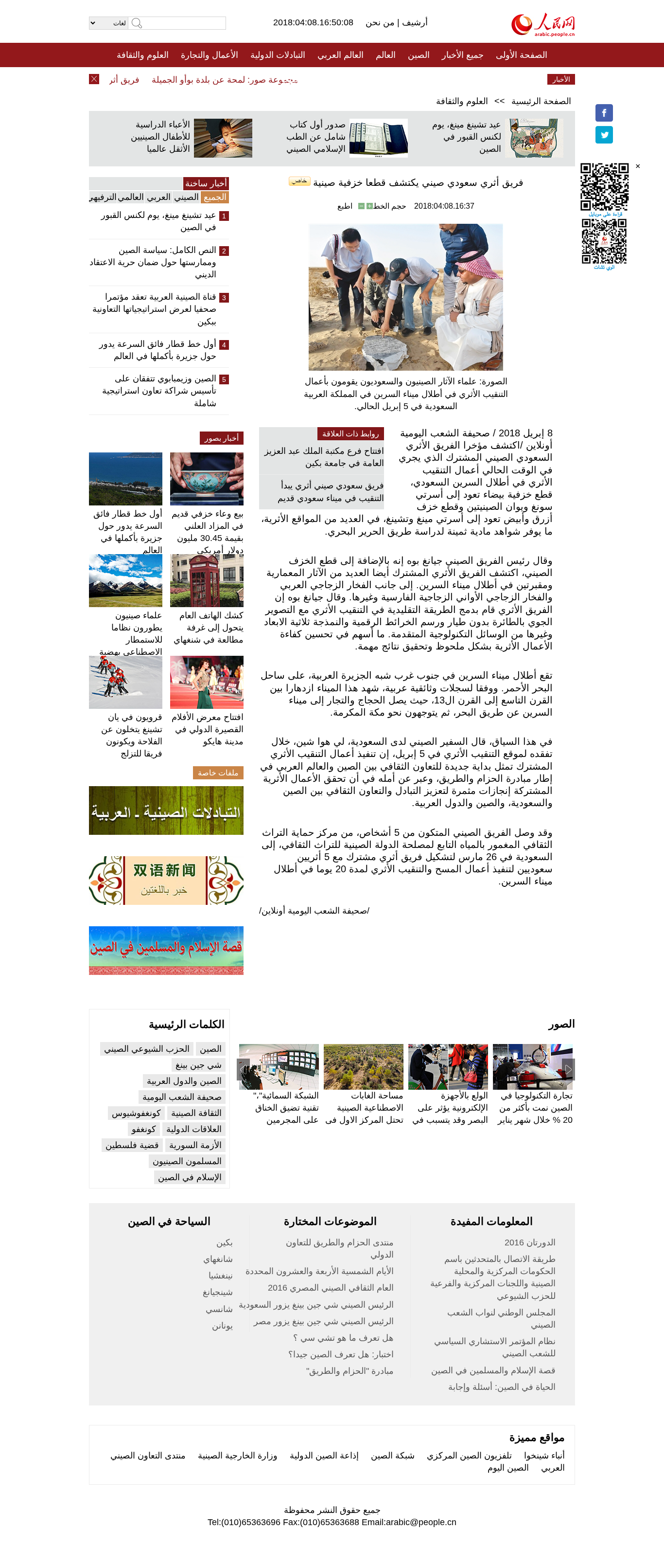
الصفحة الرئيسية (541, 101)
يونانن (222, 1326)
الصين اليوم (508, 1468)
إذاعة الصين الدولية (324, 1455)
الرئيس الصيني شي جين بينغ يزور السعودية (316, 1305)
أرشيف (414, 22)
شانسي (219, 1309)
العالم (386, 55)
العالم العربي (340, 55)
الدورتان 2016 (530, 1242)
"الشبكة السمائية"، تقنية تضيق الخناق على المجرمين (286, 1108)
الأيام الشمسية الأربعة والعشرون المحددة (319, 1271)
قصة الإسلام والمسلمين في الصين (493, 1370)
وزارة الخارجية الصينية (238, 1455)
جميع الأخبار (463, 55)
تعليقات (324, 79)
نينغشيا (221, 1275)
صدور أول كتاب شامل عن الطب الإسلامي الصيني (316, 137)
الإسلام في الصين (190, 1177)
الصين (419, 55)
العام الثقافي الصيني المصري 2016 (331, 1288)
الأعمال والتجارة (209, 55)
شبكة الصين (393, 1455)
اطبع (344, 206)
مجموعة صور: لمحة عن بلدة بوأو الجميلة (240, 80)
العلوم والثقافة (143, 55)
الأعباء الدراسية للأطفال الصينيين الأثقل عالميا (160, 137)
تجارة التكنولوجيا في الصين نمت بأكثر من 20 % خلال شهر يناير (535, 1108)
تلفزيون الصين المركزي (469, 1455)
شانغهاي (218, 1259)
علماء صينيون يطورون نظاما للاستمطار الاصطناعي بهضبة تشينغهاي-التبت (130, 640)
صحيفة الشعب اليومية (182, 1097)
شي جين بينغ (198, 1065)
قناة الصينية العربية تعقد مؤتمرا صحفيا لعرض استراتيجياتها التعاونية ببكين (154, 309)
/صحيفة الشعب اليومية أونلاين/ (314, 911)
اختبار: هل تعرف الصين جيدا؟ (341, 1354)
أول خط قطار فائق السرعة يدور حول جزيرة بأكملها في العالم (157, 350)
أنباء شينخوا (544, 1455)
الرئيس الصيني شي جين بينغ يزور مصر (324, 1321)
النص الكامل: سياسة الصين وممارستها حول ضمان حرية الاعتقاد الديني (152, 262)
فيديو (290, 79)
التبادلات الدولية (277, 55)
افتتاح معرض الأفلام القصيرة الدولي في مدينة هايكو (208, 729)
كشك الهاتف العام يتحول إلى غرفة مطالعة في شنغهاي (209, 628)
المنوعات (366, 79)
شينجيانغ (218, 1292)
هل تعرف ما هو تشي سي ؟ (343, 1338)
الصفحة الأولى (521, 55)
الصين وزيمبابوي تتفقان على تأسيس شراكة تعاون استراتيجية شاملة (159, 391)
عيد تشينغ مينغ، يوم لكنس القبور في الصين (466, 137)
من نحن (381, 22)
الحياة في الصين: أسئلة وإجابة (502, 1387)
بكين (224, 1242)
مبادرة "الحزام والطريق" (350, 1371)
